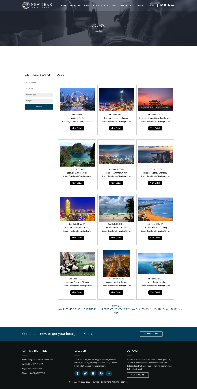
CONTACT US (126, 5)
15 (96, 309)
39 (176, 309)
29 (143, 309)
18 (106, 309)
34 (159, 309)
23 (122, 309)
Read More (137, 375)
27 (135, 309)
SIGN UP (140, 5)
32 (153, 309)
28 (140, 309)
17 (103, 309)
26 (132, 309)
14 (93, 309)
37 (169, 309)
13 (90, 309)
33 (156, 309)
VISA (114, 5)
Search (39, 107)
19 (109, 309)
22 (119, 309)
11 (84, 309)
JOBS (86, 5)
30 (147, 309)
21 (116, 309)
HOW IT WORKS (100, 5)
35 (163, 309)
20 (112, 309)
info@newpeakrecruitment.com (93, 366)
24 (125, 309)
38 (172, 309)
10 (80, 309)
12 (87, 309)
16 (100, 309)
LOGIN (151, 5)
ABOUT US (75, 5)
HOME (63, 5)
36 (166, 309)
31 (150, 309)
